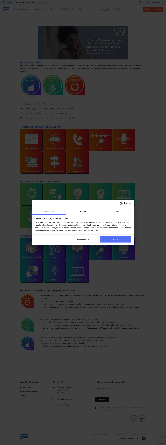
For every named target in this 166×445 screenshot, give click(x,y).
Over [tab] (117, 211)
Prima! (115, 239)
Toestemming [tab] (49, 211)
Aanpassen (81, 239)
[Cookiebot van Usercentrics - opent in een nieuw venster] (121, 204)
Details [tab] (83, 211)
